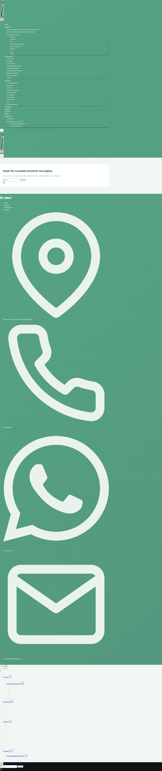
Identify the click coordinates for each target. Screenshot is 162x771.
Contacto (8, 111)
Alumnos (5, 721)
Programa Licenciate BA (15, 126)
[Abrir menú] (2, 156)
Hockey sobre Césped (15, 46)
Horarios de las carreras (12, 83)
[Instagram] (4, 198)
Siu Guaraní (9, 87)
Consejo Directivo (11, 63)
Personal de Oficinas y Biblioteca (14, 70)
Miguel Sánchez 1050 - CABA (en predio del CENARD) (18, 319)
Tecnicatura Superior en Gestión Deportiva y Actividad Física (21, 32)
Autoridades (9, 61)
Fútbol (11, 41)
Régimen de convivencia (12, 90)
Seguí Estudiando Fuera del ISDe (15, 756)
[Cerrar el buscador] (1, 763)
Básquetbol (12, 39)
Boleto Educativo (11, 99)
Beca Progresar (10, 97)
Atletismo (12, 37)
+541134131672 (7, 550)
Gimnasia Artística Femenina (17, 44)
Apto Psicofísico (10, 94)
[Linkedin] (6, 198)
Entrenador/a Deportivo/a (14, 683)
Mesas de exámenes (12, 92)
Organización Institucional (13, 68)
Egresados (6, 751)
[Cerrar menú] (0, 670)
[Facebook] (1, 198)
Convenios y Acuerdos (12, 75)
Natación (12, 48)
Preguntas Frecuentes (12, 104)
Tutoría (8, 102)
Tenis (11, 51)
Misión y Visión (10, 58)
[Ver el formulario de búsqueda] (2, 130)
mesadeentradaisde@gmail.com (12, 658)
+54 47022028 (7, 427)
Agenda (7, 109)
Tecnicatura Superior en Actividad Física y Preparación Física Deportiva (23, 29)
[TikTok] (10, 198)
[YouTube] (8, 198)
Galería (7, 113)
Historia (8, 77)
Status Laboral (10, 118)
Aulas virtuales (10, 85)
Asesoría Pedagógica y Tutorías (14, 66)
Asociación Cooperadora (12, 73)
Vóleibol (12, 53)
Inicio (6, 24)
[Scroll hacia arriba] (1, 667)
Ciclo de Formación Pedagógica (17, 123)
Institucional (8, 207)
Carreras (7, 205)
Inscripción (8, 106)
